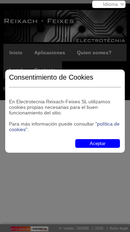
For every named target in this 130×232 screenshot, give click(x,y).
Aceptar (97, 143)
